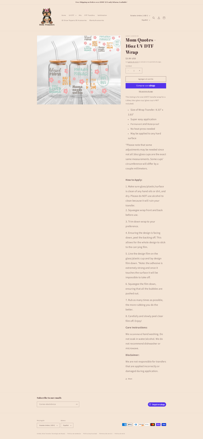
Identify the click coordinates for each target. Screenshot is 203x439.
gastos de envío (133, 62)
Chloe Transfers (46, 433)
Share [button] (130, 379)
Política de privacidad (90, 433)
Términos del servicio (105, 433)
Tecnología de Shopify (58, 433)
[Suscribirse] (76, 404)
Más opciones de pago (146, 91)
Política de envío (120, 433)
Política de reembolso (74, 433)
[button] (72, 15)
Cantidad (129, 66)
